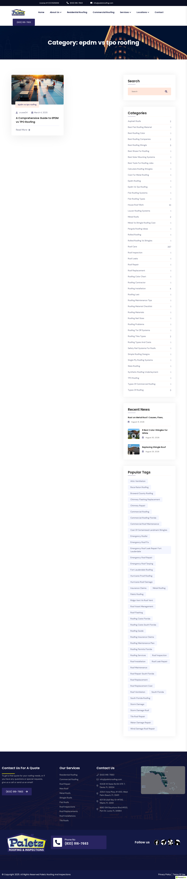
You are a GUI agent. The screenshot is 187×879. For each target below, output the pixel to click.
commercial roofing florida (143, 517)
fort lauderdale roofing (141, 569)
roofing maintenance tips (140, 300)
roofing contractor (137, 282)
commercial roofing (139, 511)
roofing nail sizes (136, 318)
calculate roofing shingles (140, 169)
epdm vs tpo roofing (27, 104)
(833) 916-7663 (76, 3)
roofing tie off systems (139, 330)
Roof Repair (133, 264)
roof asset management (141, 606)
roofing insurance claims (142, 637)
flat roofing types (136, 198)
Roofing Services (138, 655)
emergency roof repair (141, 557)
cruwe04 (23, 112)
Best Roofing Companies (139, 139)
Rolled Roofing (134, 234)
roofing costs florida (140, 618)
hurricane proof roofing (141, 576)
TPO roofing (133, 378)
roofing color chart (137, 276)
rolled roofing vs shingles (140, 240)
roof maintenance (138, 667)
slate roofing (134, 366)
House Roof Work (136, 204)
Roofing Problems (136, 324)
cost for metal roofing (138, 175)
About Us (54, 12)
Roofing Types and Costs (139, 342)
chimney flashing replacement (145, 499)
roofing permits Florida (141, 649)
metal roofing (159, 588)
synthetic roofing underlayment (143, 372)
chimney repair (137, 505)
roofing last (133, 294)
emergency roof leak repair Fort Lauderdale (145, 550)
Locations (142, 12)
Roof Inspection (135, 252)
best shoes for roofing (138, 151)
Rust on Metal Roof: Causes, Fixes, (145, 417)
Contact (159, 12)
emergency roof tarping (141, 563)
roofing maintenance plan (142, 643)
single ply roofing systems (140, 360)
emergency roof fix (139, 542)
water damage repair (140, 722)
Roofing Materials (136, 312)
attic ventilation (137, 481)
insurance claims (138, 588)
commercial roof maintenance (144, 524)
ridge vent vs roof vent (141, 600)
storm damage (137, 704)
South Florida (158, 692)
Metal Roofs (133, 216)
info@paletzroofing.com (103, 3)
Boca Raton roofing (139, 487)
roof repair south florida (142, 673)
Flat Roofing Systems (137, 193)
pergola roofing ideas (138, 228)
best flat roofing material (140, 127)
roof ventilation (137, 692)
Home (41, 12)
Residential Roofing (77, 12)
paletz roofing (136, 594)
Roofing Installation (137, 288)
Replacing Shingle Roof (154, 447)
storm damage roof (139, 710)
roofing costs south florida (143, 624)
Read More (21, 129)
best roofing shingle (137, 145)
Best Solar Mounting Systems (141, 157)
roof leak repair (159, 661)
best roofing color (136, 133)
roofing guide (136, 631)
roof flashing (136, 612)
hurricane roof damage (141, 582)
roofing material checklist (140, 306)
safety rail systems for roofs (142, 348)
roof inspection (159, 655)
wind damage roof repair (142, 728)
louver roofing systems (139, 210)
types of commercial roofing (141, 384)
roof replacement (136, 270)
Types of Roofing (136, 390)
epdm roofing (134, 181)
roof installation (137, 661)
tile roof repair (137, 716)
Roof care (132, 246)
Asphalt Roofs (134, 121)
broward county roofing (141, 493)
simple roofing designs (139, 354)
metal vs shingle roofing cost (141, 222)
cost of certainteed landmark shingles (148, 530)
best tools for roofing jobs (140, 163)
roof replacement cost (141, 686)
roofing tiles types (137, 336)
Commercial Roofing (103, 12)
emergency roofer (139, 536)
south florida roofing (140, 698)
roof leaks (133, 258)
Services (124, 12)
